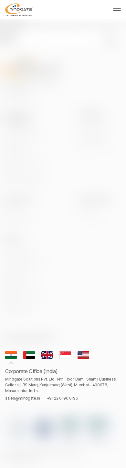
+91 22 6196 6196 (62, 398)
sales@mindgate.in (22, 398)
